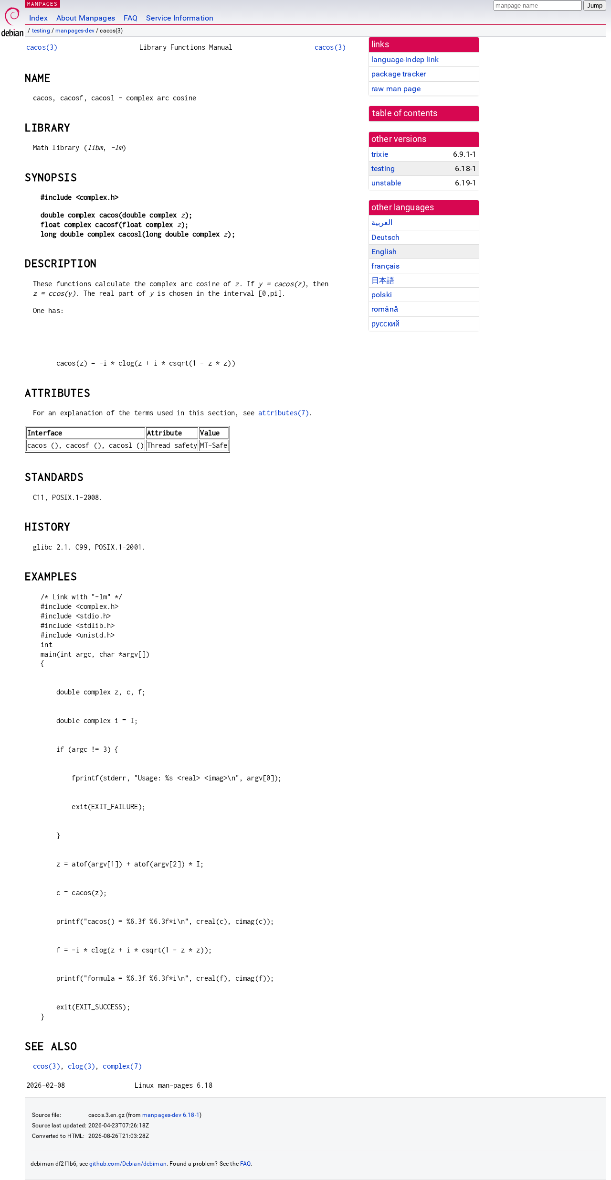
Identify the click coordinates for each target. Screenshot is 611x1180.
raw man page (396, 88)
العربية (381, 222)
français (385, 266)
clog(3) (81, 1066)
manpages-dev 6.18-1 (171, 1115)
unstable (386, 182)
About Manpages (85, 17)
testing (41, 30)
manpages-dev (75, 30)
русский (385, 323)
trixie (379, 154)
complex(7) (122, 1066)
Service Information (179, 17)
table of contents (405, 113)
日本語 (382, 280)
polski (381, 294)
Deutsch (385, 237)
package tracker (398, 73)
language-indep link (405, 59)
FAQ (130, 17)
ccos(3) (46, 1066)
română (384, 309)
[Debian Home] (12, 19)
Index (38, 17)
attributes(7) (283, 413)
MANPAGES (42, 3)
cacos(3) (41, 47)
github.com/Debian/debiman (128, 1163)
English (384, 251)
